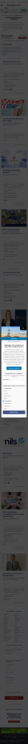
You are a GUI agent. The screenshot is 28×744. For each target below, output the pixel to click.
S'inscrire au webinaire (14, 368)
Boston (5, 398)
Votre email (6, 379)
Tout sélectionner (7, 388)
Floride (5, 391)
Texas (5, 408)
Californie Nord (7, 403)
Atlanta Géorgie (7, 396)
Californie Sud (7, 406)
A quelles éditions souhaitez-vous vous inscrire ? (14, 385)
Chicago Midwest (7, 401)
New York (6, 393)
